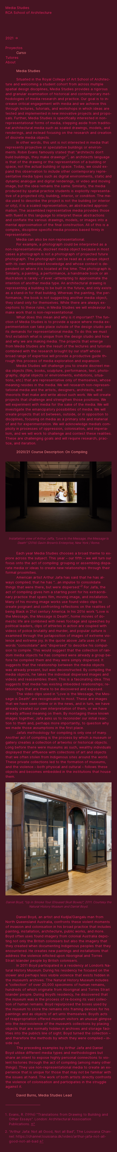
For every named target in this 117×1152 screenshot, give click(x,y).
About (10, 62)
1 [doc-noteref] (67, 155)
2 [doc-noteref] (82, 586)
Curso (21, 53)
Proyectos (14, 48)
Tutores (12, 58)
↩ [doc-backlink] (33, 1124)
